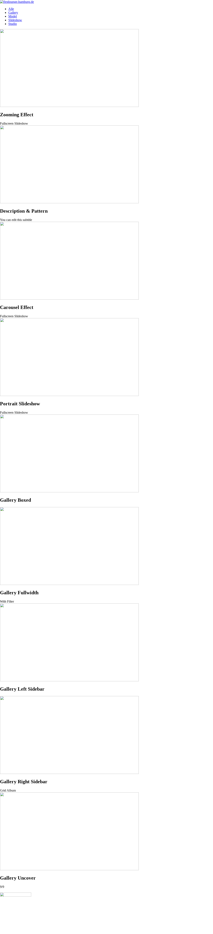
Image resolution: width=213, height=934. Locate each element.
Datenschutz (26, 928)
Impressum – (8, 928)
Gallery (13, 12)
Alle (11, 9)
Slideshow (15, 20)
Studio (12, 24)
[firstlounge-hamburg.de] (17, 2)
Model (12, 16)
